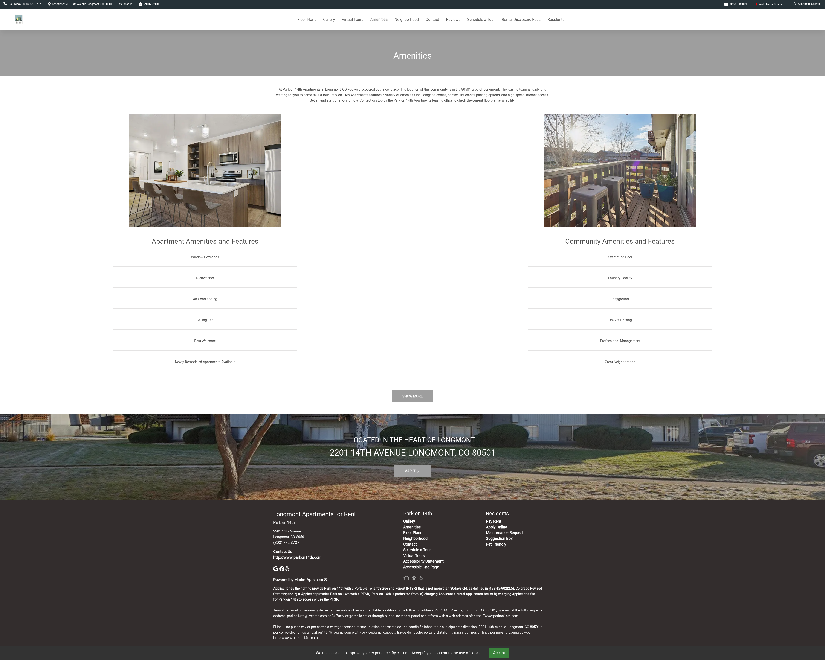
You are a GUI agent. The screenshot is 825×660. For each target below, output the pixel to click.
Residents (555, 19)
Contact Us (282, 551)
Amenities (379, 19)
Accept (499, 653)
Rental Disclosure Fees (521, 19)
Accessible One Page (421, 567)
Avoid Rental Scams (769, 4)
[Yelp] (287, 568)
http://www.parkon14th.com (297, 557)
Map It (410, 471)
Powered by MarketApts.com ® (300, 580)
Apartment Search (808, 3)
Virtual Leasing (738, 3)
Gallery (329, 19)
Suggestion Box (499, 538)
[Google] (276, 568)
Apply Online (151, 3)
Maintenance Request (505, 533)
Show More (412, 396)
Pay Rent (493, 521)
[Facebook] (282, 568)
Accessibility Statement (423, 561)
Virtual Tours (352, 19)
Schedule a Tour (481, 19)
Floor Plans (306, 19)
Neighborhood (406, 19)
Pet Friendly (496, 544)
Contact (432, 19)
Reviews (453, 19)
